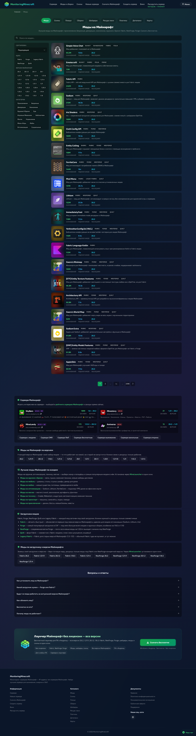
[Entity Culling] (57, 150)
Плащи (72, 700)
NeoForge (20, 63)
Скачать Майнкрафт (18, 700)
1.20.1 (27, 91)
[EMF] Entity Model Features (79, 345)
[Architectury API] (57, 299)
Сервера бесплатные (83, 437)
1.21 (41, 83)
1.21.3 (19, 83)
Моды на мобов (27, 485)
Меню (187, 4)
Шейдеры (74, 707)
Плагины (73, 714)
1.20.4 (35, 87)
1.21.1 (35, 83)
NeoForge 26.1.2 (138, 556)
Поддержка (135, 707)
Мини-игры (21, 123)
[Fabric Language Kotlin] (57, 250)
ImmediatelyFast (74, 212)
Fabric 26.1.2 (55, 556)
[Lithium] (57, 200)
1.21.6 (27, 79)
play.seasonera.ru (113, 414)
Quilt (30, 63)
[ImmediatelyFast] (57, 216)
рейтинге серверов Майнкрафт (69, 404)
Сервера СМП (47, 437)
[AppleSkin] (57, 366)
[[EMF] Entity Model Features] (57, 349)
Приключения (22, 103)
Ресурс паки (75, 711)
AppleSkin (71, 362)
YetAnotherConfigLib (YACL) (79, 228)
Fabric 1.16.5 (70, 556)
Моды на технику (28, 496)
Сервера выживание (107, 437)
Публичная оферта (138, 704)
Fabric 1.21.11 (39, 556)
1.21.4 (42, 79)
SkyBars (29, 411)
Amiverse (111, 424)
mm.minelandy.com (33, 427)
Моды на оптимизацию (30, 488)
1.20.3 (43, 87)
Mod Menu (71, 179)
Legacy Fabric (38, 59)
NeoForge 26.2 (102, 556)
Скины (72, 696)
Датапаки (74, 718)
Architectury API (74, 295)
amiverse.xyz (111, 427)
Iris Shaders (71, 112)
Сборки (73, 704)
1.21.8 (44, 75)
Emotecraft (71, 62)
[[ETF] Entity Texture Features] (57, 283)
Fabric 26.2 (24, 556)
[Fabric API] (57, 83)
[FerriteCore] (57, 166)
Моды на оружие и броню (31, 478)
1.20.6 (19, 87)
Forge (28, 59)
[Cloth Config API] (57, 133)
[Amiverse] (103, 425)
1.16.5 (50, 459)
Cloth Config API (73, 129)
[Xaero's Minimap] (57, 266)
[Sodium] (57, 100)
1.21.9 (36, 75)
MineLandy (31, 424)
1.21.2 (27, 83)
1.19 (41, 95)
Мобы (32, 123)
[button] (98, 580)
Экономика (33, 107)
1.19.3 (19, 95)
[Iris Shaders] (57, 116)
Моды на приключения (30, 503)
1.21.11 (19, 75)
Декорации (21, 107)
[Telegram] (133, 717)
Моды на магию (27, 492)
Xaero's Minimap (74, 262)
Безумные (35, 103)
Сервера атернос (151, 437)
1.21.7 (19, 79)
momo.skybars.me (32, 414)
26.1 (41, 71)
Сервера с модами (28, 437)
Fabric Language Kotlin (77, 245)
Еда (34, 111)
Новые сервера (16, 696)
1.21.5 (35, 79)
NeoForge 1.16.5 (157, 556)
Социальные (36, 127)
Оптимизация (22, 127)
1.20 (34, 91)
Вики (12, 707)
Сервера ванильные (129, 437)
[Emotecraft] (57, 67)
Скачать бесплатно (159, 642)
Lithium (69, 195)
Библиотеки (40, 115)
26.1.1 (34, 71)
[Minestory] (103, 412)
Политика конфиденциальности (143, 696)
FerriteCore (71, 162)
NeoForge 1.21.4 (26, 561)
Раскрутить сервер (17, 711)
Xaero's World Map (75, 312)
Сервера (13, 693)
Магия (19, 119)
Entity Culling (72, 145)
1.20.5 (27, 87)
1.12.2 (133, 459)
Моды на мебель (27, 481)
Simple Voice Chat (74, 45)
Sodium (69, 95)
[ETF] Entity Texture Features (80, 278)
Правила (134, 693)
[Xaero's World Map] (57, 316)
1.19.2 (27, 95)
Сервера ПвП (63, 437)
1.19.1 (35, 95)
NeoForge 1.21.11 (120, 556)
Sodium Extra (72, 328)
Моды (72, 693)
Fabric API (70, 79)
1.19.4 (42, 91)
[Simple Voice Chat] (57, 50)
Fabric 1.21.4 (85, 556)
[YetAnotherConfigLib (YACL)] (57, 233)
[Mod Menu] (57, 183)
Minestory (111, 411)
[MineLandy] (21, 425)
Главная (17, 12)
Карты (72, 721)
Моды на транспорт (28, 499)
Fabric (19, 59)
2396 (127, 384)
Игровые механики (24, 115)
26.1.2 (26, 71)
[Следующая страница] (133, 384)
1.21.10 (28, 75)
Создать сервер (16, 704)
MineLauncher (136, 474)
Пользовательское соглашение (143, 700)
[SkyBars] (21, 412)
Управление (30, 119)
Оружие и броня (23, 111)
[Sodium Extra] (57, 333)
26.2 (19, 71)
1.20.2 (19, 91)
